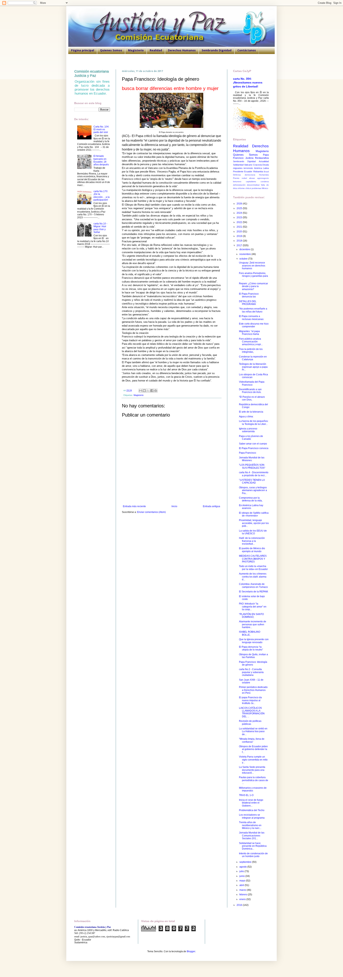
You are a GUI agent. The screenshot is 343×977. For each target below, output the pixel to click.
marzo (243, 890)
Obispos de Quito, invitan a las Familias (253, 656)
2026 (240, 203)
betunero (237, 181)
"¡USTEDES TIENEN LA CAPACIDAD (252, 481)
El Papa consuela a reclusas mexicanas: (251, 317)
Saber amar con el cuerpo (253, 443)
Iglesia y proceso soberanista (248, 430)
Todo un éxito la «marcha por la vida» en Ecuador (253, 567)
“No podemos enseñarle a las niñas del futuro (253, 310)
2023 (240, 217)
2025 (240, 208)
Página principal (82, 50)
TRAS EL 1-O (246, 795)
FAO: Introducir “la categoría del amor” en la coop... (252, 606)
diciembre (245, 249)
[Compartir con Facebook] (152, 391)
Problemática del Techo (251, 810)
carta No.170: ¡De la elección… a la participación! (101, 195)
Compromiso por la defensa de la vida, (250, 499)
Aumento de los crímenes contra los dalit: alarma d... (252, 576)
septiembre (245, 862)
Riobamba (258, 171)
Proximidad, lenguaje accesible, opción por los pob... (254, 523)
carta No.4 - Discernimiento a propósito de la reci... (253, 474)
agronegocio (263, 178)
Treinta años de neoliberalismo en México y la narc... (250, 825)
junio (242, 876)
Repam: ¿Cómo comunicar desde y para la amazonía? (253, 286)
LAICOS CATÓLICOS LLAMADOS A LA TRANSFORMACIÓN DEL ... (252, 712)
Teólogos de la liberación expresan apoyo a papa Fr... (253, 367)
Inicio (174, 506)
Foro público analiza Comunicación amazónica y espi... (251, 341)
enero (242, 899)
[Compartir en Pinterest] (156, 391)
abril (242, 885)
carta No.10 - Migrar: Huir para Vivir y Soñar (100, 228)
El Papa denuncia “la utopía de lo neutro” (251, 648)
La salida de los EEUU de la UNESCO (253, 532)
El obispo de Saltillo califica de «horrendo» (254, 514)
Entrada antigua (211, 506)
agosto (243, 866)
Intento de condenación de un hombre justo (253, 855)
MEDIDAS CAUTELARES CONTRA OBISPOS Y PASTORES (253, 559)
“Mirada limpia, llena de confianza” (251, 740)
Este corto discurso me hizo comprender (254, 325)
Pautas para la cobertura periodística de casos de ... (253, 780)
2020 (240, 231)
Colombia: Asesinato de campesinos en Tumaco (253, 585)
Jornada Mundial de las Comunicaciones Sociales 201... (251, 835)
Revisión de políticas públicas (250, 722)
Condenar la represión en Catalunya (253, 358)
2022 (240, 222)
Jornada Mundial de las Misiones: (251, 459)
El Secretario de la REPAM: (253, 591)
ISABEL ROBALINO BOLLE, (249, 633)
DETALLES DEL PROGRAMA (247, 303)
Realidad (156, 50)
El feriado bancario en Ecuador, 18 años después (101, 160)
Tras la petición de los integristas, (251, 350)
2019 (240, 236)
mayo (242, 880)
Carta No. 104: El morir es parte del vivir (101, 129)
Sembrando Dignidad (216, 50)
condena (265, 181)
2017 (240, 245)
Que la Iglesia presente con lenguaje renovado (254, 641)
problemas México (260, 188)
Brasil (266, 171)
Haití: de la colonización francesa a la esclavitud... (252, 541)
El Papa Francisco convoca (253, 448)
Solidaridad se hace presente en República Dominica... (253, 846)
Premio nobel (240, 178)
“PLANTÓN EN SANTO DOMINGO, (251, 615)
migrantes (238, 168)
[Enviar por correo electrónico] (141, 391)
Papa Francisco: (247, 452)
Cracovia (257, 165)
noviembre (245, 254)
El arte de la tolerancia (251, 411)
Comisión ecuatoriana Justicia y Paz (91, 73)
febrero (243, 894)
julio (242, 871)
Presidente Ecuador (242, 171)
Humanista (264, 175)
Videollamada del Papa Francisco (251, 383)
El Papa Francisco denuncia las (249, 295)
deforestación (239, 185)
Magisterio (136, 50)
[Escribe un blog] (144, 391)
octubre (243, 258)
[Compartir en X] (148, 391)
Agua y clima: (246, 416)
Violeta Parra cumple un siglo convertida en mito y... (253, 759)
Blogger (191, 951)
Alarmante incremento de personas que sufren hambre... (252, 624)
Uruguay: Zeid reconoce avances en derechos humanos (252, 265)
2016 (240, 905)
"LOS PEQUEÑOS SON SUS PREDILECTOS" (252, 466)
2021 (240, 226)
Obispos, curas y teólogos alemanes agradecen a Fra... (253, 490)
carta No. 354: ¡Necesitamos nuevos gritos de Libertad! (247, 82)
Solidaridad (238, 165)
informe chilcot (244, 188)
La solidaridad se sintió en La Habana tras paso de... (253, 731)
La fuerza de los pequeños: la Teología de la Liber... (253, 422)
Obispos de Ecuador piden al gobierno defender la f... (253, 749)
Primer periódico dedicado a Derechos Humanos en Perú (253, 690)
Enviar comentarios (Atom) (151, 512)
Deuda (265, 165)
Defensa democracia (244, 175)
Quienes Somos (111, 50)
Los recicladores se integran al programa (252, 816)
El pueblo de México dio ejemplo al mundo (252, 550)
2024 (240, 213)
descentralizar (253, 185)
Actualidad (264, 161)
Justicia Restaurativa (257, 158)
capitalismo (251, 181)
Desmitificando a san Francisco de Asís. (250, 391)
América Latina (261, 168)
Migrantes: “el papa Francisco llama (249, 332)
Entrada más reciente (134, 506)
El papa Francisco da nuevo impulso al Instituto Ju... (250, 700)
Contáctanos (246, 50)
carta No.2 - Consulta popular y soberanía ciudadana (251, 672)
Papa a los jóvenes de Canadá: (251, 437)
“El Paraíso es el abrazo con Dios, (252, 398)
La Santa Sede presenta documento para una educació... (252, 770)
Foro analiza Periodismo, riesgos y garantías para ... (253, 276)
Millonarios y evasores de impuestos (253, 789)
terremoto (248, 168)
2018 (240, 240)
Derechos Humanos (182, 50)
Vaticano (248, 165)
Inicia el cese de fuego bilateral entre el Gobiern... (251, 803)
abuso (252, 178)
